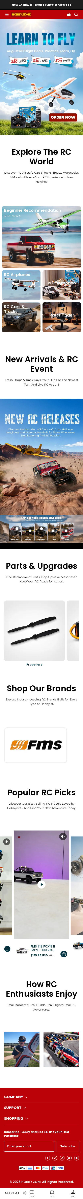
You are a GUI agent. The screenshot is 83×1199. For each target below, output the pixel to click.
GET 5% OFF (12, 1193)
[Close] (24, 1193)
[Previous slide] (35, 1077)
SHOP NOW (11, 216)
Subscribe (67, 1146)
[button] (7, 14)
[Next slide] (48, 1077)
